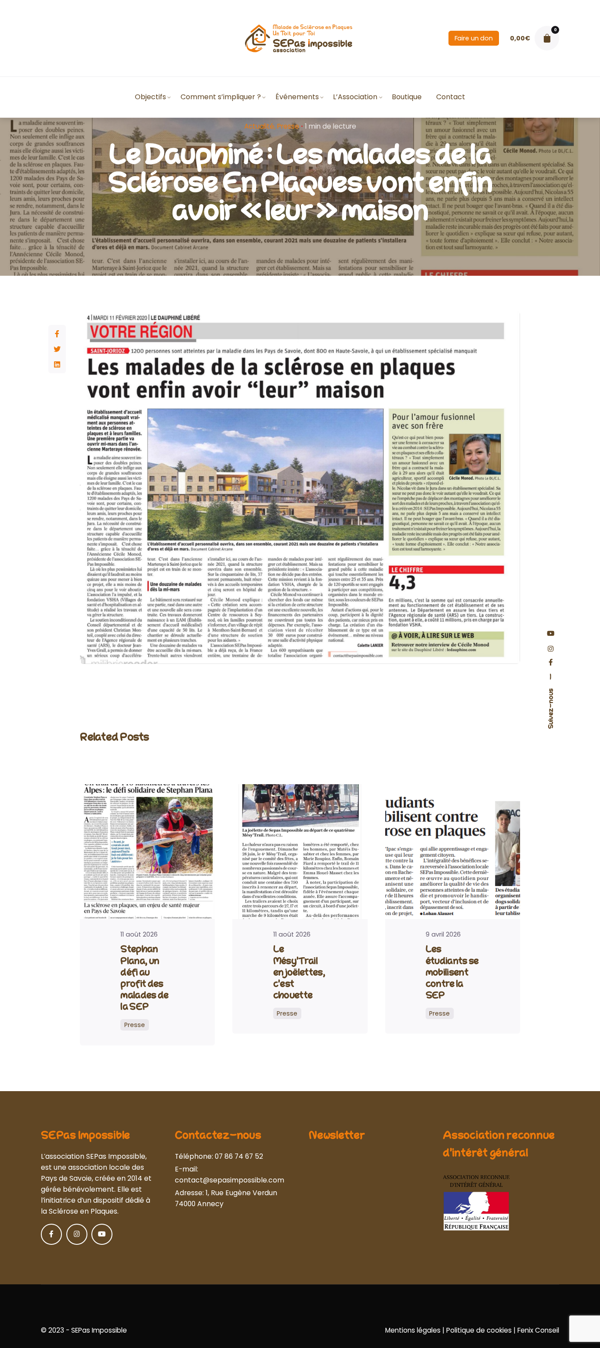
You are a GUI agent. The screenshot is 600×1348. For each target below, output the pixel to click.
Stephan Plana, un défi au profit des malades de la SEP (144, 978)
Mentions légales (413, 1330)
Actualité (259, 126)
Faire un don (474, 38)
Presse (288, 126)
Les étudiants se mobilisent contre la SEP (452, 972)
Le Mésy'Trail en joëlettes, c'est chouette (299, 972)
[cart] (547, 38)
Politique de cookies (479, 1330)
